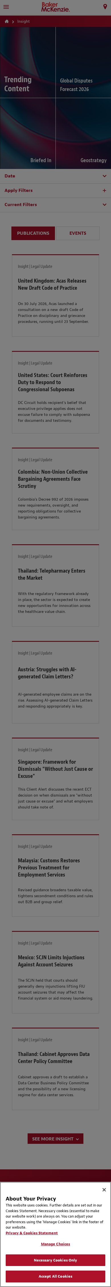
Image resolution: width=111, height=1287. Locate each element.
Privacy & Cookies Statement (32, 1233)
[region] (55, 1234)
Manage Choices (55, 1244)
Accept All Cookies (55, 1276)
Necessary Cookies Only (55, 1260)
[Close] (104, 1190)
